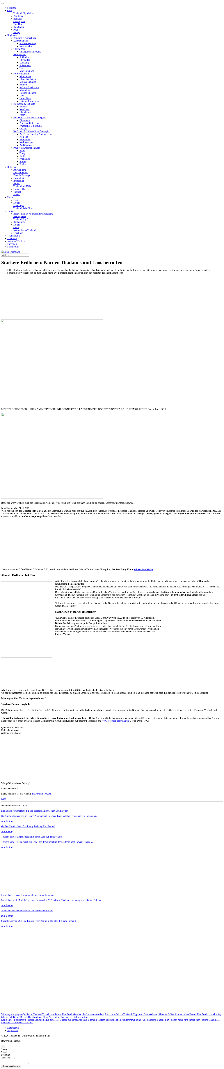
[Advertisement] (92, 298)
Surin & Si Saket (28, 82)
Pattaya (16, 32)
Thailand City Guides (23, 13)
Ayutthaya (18, 16)
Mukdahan (25, 90)
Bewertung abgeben (42, 793)
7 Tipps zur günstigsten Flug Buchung (78, 1019)
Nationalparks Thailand (24, 230)
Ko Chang (25, 109)
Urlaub (10, 197)
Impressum (12, 1030)
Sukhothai (24, 57)
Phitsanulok (25, 65)
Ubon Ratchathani (28, 79)
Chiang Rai (25, 60)
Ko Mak (24, 106)
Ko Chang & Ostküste (24, 104)
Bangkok (17, 18)
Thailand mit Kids (22, 186)
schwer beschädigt (143, 569)
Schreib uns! (13, 246)
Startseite (11, 7)
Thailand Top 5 (20, 219)
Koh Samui (18, 27)
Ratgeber (11, 167)
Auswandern (19, 169)
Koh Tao (24, 136)
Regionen (12, 35)
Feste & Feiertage (21, 175)
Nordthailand (19, 54)
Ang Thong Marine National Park (36, 134)
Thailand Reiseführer (23, 208)
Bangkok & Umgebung (24, 38)
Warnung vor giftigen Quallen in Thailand (21, 1014)
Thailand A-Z (13, 235)
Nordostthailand (21, 73)
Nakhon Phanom (28, 93)
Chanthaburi (25, 112)
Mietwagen (18, 205)
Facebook (12, 244)
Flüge (16, 200)
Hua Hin (17, 24)
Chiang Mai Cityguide (30, 51)
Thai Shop (12, 238)
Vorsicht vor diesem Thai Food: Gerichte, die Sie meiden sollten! (73, 1014)
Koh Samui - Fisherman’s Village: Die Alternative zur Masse (30, 1019)
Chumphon (25, 120)
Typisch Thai (19, 189)
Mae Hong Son (27, 71)
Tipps (10, 211)
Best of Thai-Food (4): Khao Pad (36, 1017)
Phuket (16, 29)
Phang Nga (25, 158)
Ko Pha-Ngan (26, 142)
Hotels (16, 202)
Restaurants (19, 222)
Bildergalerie (19, 216)
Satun (22, 150)
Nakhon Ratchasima (29, 87)
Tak (21, 68)
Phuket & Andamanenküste (26, 147)
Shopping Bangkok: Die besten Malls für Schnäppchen (173, 1019)
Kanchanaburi (26, 46)
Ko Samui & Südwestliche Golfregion (31, 131)
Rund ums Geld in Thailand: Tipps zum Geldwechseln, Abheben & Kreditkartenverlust (147, 1014)
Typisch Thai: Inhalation (109, 1019)
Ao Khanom (26, 145)
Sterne (4, 1049)
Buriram (23, 84)
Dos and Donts (20, 172)
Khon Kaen (25, 76)
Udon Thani (25, 98)
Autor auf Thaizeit (16, 241)
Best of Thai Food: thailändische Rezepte (33, 213)
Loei (22, 95)
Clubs (16, 227)
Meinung (5, 1054)
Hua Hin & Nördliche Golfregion (29, 117)
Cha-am (23, 128)
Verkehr (17, 191)
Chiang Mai (19, 21)
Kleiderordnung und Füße (133, 1019)
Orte (9, 10)
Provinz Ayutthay (28, 43)
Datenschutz (13, 1027)
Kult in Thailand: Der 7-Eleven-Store (71, 1017)
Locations (18, 233)
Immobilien (18, 180)
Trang (22, 153)
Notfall (16, 183)
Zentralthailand (20, 40)
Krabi (22, 156)
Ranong (23, 161)
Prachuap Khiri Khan (30, 123)
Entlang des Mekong (29, 101)
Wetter (16, 194)
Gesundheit (18, 178)
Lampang (24, 62)
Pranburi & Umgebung (31, 126)
